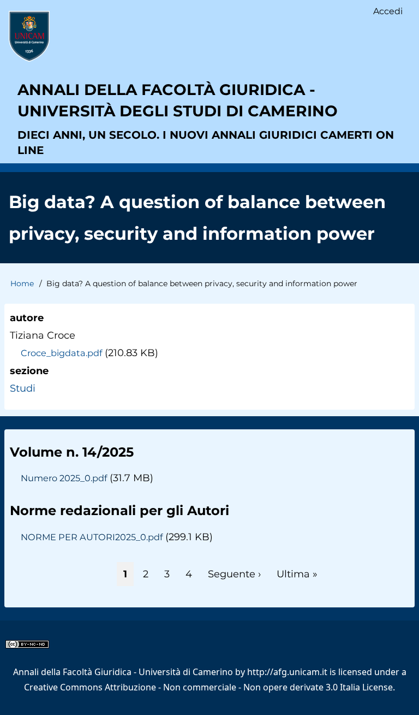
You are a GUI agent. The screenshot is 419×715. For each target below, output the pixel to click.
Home (22, 283)
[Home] (29, 36)
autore (27, 318)
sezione (29, 371)
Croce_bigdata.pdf (61, 352)
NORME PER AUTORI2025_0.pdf (92, 536)
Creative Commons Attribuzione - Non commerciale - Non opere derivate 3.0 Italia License (208, 687)
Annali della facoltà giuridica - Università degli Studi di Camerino (177, 100)
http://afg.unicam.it (287, 672)
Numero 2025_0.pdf (64, 477)
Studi (22, 388)
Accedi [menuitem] (388, 11)
